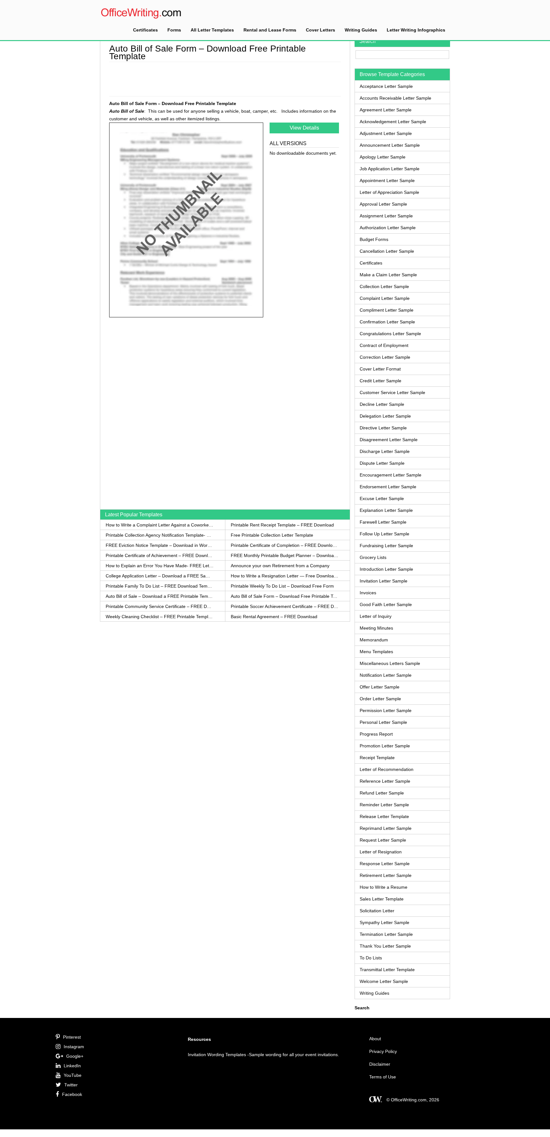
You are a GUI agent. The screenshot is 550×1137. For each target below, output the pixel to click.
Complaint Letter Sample (385, 298)
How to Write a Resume (383, 887)
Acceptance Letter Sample (386, 86)
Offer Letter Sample (379, 686)
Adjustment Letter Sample (386, 133)
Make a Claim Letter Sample (388, 274)
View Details (304, 128)
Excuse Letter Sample (382, 498)
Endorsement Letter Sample (388, 486)
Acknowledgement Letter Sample (393, 121)
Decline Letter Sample (382, 404)
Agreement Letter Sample (386, 109)
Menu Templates (376, 651)
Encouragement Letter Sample (390, 474)
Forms (174, 29)
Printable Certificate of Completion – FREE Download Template (284, 545)
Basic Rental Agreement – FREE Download (274, 616)
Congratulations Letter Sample (390, 333)
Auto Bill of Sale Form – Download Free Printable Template (284, 596)
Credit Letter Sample (380, 380)
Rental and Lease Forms (269, 29)
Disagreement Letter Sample (389, 439)
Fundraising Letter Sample (386, 545)
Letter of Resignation (381, 851)
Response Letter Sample (385, 863)
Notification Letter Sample (386, 675)
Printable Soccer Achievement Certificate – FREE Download (284, 606)
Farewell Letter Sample (383, 522)
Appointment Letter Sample (387, 180)
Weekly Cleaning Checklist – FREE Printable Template (160, 616)
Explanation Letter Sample (386, 510)
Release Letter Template (384, 816)
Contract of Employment (384, 345)
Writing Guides (361, 29)
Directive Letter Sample (383, 427)
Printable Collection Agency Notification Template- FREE (160, 535)
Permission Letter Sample (386, 710)
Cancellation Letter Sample (387, 251)
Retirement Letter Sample (386, 875)
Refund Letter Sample (382, 792)
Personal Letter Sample (383, 722)
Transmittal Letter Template (387, 969)
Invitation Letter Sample (383, 580)
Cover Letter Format (380, 368)
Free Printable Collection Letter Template (272, 535)
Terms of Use (382, 1076)
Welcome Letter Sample (384, 981)
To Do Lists (371, 957)
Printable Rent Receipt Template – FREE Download (282, 524)
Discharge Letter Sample (385, 451)
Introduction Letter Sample (386, 569)
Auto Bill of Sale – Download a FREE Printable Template (160, 596)
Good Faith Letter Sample (386, 604)
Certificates (145, 29)
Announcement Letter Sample (390, 145)
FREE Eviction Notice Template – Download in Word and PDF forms (160, 545)
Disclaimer (379, 1064)
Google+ (74, 1056)
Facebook (72, 1094)
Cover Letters (320, 29)
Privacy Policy (383, 1051)
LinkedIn (72, 1065)
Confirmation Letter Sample (387, 321)
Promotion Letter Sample (385, 745)
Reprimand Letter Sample (386, 828)
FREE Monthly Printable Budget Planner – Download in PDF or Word (284, 555)
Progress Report (376, 734)
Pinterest (72, 1037)
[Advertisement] (225, 78)
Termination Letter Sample (386, 934)
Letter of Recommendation (386, 769)
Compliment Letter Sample (386, 310)
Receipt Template (377, 757)
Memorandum (374, 639)
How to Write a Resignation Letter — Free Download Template (284, 575)
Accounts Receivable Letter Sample (395, 98)
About (375, 1038)
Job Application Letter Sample (390, 168)
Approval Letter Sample (383, 204)
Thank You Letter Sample (385, 946)
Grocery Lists (373, 557)
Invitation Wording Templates (217, 1054)
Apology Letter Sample (382, 156)
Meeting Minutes (376, 628)
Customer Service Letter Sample (392, 392)
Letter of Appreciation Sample (389, 192)
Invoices (368, 592)
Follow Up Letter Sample (384, 533)
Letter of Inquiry (375, 616)
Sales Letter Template (382, 898)
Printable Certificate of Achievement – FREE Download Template (160, 555)
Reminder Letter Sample (384, 804)
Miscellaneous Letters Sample (390, 663)
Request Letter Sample (383, 840)
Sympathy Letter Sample (384, 922)
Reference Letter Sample (385, 781)
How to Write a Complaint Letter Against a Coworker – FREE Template (160, 524)
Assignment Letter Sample (386, 215)
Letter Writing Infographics (416, 29)
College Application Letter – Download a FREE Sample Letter (160, 575)
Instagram (74, 1046)
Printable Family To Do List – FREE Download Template (160, 586)
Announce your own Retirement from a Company (280, 565)
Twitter (71, 1084)
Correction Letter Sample (385, 357)
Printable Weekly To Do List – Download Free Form (282, 586)
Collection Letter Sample (384, 286)
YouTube (72, 1075)
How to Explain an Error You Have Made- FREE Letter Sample (160, 565)
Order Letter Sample (380, 698)
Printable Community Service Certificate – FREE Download (160, 606)
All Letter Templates (212, 29)
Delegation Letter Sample (385, 416)
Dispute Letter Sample (382, 463)
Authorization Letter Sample (388, 227)
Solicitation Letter (377, 910)
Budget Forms (374, 239)
